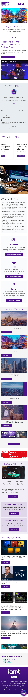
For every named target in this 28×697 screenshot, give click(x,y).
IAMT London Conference (14, 425)
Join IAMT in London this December (14, 27)
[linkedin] (15, 679)
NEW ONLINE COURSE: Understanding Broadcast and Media (14, 527)
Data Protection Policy (18, 692)
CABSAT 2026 (14, 378)
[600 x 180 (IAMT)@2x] (14, 453)
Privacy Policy (7, 692)
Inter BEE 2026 (14, 401)
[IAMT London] (14, 434)
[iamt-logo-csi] (5, 2)
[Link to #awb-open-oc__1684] (22, 4)
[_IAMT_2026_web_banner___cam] (14, 647)
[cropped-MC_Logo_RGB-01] (8, 661)
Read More (19, 158)
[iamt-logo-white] (14, 672)
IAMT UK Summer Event (14, 331)
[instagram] (12, 679)
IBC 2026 (14, 354)
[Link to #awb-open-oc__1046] (19, 4)
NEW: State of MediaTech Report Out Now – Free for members (13, 486)
